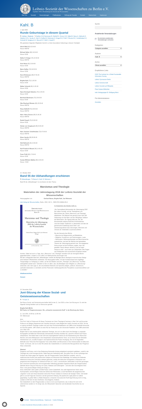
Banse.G (35, 179)
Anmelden (98, 102)
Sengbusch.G (32, 40)
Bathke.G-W (40, 36)
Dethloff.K (56, 36)
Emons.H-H (63, 36)
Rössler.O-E (72, 38)
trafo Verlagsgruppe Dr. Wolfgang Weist (107, 92)
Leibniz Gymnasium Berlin (103, 79)
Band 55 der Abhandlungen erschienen (45, 175)
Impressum (103, 15)
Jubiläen (24, 36)
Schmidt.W (23, 40)
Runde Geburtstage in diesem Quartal (44, 32)
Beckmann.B (48, 36)
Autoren (98, 53)
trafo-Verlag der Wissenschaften (29, 202)
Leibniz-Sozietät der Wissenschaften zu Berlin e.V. (35, 405)
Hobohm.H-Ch (24, 38)
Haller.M (70, 36)
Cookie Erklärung (58, 400)
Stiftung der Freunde (70, 15)
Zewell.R (51, 40)
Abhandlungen (26, 179)
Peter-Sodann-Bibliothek (102, 89)
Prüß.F (65, 38)
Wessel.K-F (40, 40)
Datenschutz (92, 15)
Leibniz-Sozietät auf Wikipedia (104, 86)
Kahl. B (38, 38)
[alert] (108, 39)
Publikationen (57, 15)
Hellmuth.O (82, 36)
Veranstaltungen (44, 15)
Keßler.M (44, 38)
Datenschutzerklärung (36, 400)
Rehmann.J (48, 179)
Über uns (24, 15)
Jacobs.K (32, 38)
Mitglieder (30, 36)
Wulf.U (46, 40)
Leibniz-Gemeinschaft (101, 83)
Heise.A (75, 36)
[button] (4, 404)
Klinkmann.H (51, 38)
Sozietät (33, 15)
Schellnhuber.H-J (81, 38)
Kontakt (82, 15)
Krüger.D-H (59, 38)
